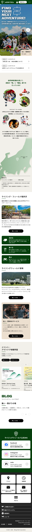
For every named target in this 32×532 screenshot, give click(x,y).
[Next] (29, 364)
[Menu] (29, 2)
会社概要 (3, 524)
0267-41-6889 (27, 524)
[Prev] (22, 364)
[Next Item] (28, 30)
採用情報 (10, 524)
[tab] (6, 360)
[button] (17, 2)
